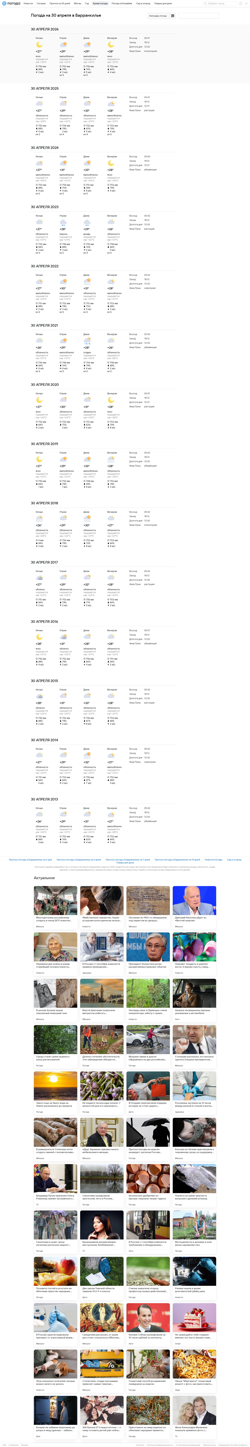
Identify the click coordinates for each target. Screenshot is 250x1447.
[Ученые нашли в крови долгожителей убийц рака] (194, 1278)
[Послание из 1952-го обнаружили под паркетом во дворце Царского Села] (148, 908)
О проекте (140, 1445)
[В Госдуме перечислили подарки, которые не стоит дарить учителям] (148, 1093)
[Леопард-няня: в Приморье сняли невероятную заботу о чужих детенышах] (148, 1000)
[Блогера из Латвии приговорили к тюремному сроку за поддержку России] (194, 1139)
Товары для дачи (125, 862)
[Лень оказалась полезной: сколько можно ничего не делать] (55, 1371)
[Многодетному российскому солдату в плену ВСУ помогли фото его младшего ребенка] (55, 908)
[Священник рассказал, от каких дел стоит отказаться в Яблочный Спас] (102, 1325)
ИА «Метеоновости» (238, 1445)
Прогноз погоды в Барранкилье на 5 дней (79, 859)
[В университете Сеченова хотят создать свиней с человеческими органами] (55, 1139)
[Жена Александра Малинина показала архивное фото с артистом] (194, 1417)
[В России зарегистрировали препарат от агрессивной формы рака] (55, 1325)
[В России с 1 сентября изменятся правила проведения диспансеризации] (102, 954)
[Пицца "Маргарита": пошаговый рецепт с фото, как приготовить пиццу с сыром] (194, 1371)
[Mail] (4, 3)
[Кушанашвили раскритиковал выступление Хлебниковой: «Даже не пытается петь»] (102, 1232)
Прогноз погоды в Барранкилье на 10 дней (177, 859)
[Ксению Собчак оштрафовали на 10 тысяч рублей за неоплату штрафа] (148, 1325)
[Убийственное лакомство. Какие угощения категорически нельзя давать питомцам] (102, 908)
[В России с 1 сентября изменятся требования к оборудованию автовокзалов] (148, 1232)
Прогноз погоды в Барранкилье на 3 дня (30, 859)
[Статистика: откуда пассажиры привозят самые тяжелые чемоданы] (102, 1371)
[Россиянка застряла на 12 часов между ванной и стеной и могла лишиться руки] (194, 1093)
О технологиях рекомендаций (188, 1445)
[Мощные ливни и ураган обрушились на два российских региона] (148, 1047)
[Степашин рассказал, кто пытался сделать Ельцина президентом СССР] (194, 1047)
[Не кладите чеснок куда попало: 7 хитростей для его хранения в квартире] (102, 1093)
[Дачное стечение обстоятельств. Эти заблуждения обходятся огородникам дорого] (102, 1047)
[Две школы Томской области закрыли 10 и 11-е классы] (102, 1278)
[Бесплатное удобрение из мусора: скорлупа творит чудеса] (148, 1186)
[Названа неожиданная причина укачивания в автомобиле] (194, 1000)
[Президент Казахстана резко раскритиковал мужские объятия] (148, 954)
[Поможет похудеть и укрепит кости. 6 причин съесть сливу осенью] (194, 954)
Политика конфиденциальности (160, 1445)
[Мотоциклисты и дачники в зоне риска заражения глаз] (194, 1232)
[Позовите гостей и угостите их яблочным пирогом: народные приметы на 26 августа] (55, 1278)
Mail (4, 1445)
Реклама (24, 1445)
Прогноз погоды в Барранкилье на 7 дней (128, 859)
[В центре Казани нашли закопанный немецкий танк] (55, 1000)
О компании (14, 1445)
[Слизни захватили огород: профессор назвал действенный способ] (148, 1278)
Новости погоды (213, 859)
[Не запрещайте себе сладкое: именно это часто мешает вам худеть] (194, 1325)
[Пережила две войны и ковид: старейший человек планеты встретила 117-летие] (55, 954)
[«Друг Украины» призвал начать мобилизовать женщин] (102, 1139)
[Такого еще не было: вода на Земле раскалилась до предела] (55, 1093)
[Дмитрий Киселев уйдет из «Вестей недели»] (194, 908)
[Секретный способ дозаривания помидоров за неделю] (148, 1371)
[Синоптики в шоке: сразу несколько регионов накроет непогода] (55, 1232)
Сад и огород (234, 859)
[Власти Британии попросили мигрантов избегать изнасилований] (102, 1000)
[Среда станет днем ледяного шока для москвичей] (55, 1047)
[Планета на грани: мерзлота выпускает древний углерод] (194, 1186)
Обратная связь (209, 1445)
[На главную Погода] (13, 3)
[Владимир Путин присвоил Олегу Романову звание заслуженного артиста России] (55, 1186)
